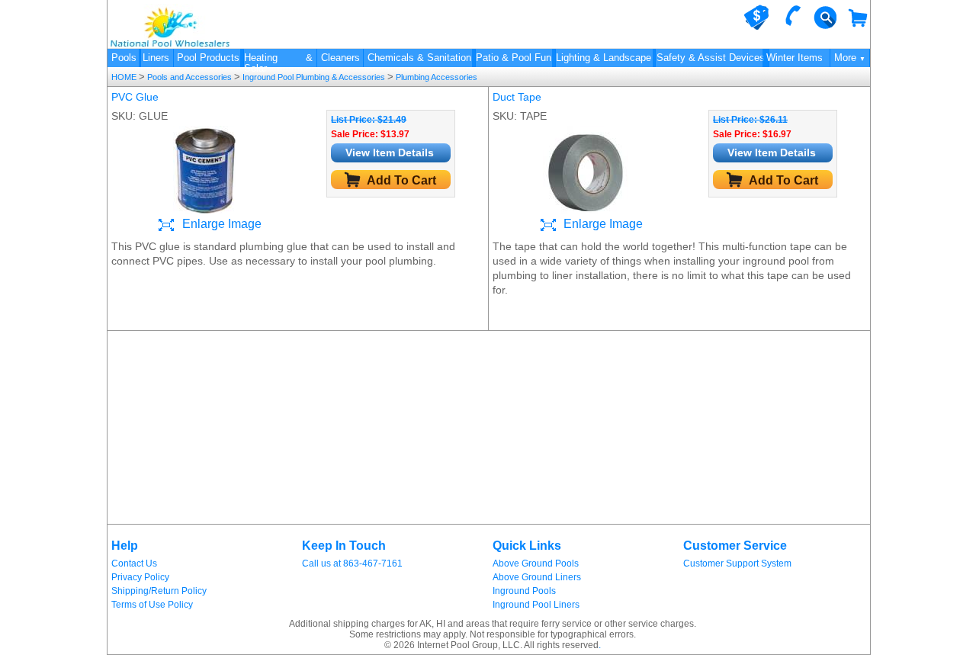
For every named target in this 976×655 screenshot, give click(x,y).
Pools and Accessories (189, 77)
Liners (156, 57)
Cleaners (340, 57)
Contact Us (134, 563)
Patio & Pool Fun (513, 57)
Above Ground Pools (536, 563)
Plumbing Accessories (435, 77)
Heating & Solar (278, 59)
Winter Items (794, 57)
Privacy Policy (140, 577)
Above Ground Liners (537, 577)
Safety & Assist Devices (711, 57)
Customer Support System (737, 563)
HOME (125, 77)
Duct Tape (517, 97)
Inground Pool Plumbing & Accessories (313, 77)
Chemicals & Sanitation (419, 57)
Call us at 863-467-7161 (352, 563)
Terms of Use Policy (152, 604)
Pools (123, 57)
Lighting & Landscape (603, 57)
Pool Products (208, 57)
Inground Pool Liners (536, 604)
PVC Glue (135, 97)
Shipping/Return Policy (159, 591)
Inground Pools (524, 591)
